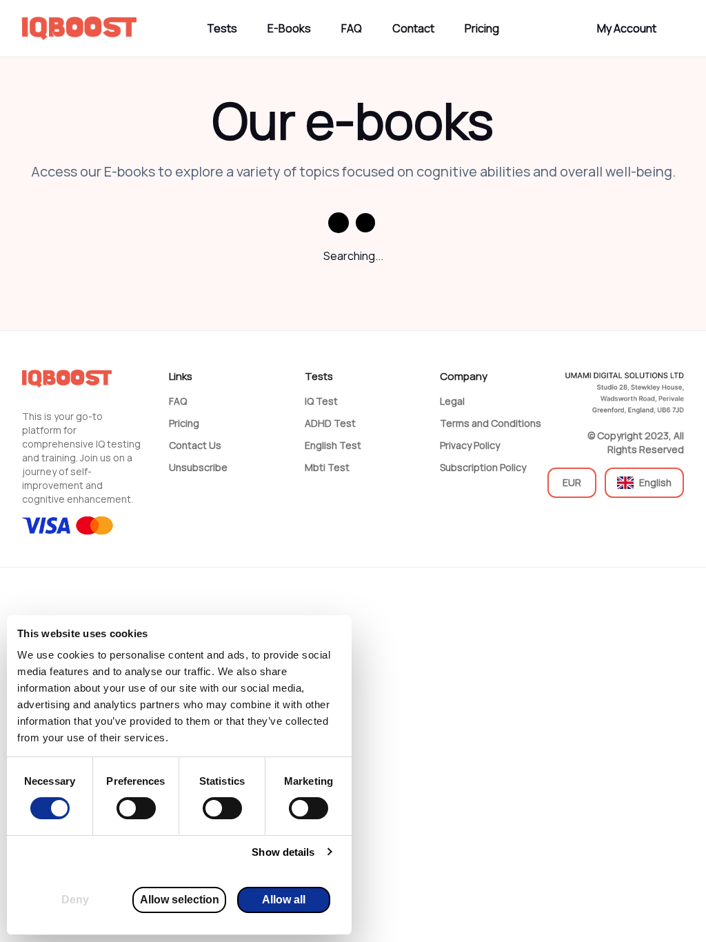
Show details (283, 852)
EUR (572, 482)
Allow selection (179, 899)
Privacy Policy (470, 445)
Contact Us (195, 445)
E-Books (289, 28)
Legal (452, 401)
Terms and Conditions (490, 423)
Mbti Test (327, 467)
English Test (333, 445)
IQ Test (321, 401)
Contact (413, 28)
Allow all (283, 899)
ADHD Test (330, 423)
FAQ (351, 28)
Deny (75, 899)
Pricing (482, 28)
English (655, 482)
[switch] (136, 808)
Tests (222, 28)
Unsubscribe (198, 467)
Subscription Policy (483, 467)
